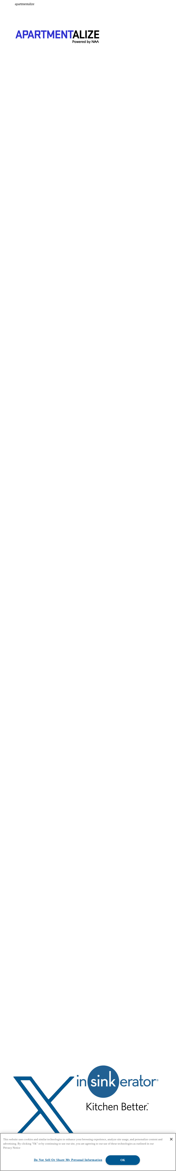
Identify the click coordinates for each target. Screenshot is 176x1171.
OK (122, 1160)
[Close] (171, 1139)
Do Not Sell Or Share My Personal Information (68, 1160)
